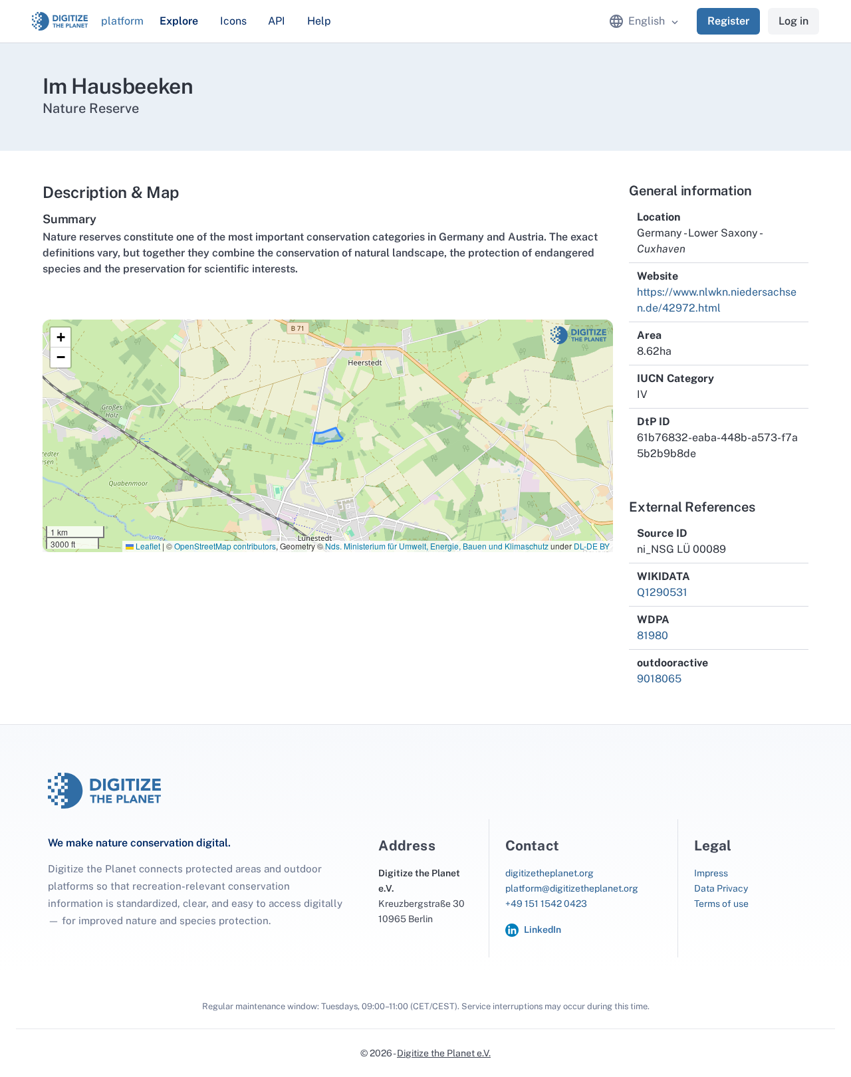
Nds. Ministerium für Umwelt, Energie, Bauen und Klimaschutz (436, 545)
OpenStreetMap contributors (225, 545)
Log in (793, 21)
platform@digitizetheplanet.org (571, 888)
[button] (60, 337)
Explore (179, 21)
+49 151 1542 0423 (546, 903)
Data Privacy (721, 888)
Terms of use (721, 903)
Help (319, 21)
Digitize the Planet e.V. (444, 1053)
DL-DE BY (592, 545)
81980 (652, 635)
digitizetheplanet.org (549, 873)
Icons (233, 21)
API (276, 21)
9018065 (659, 678)
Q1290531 (662, 592)
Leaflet (147, 545)
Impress (711, 873)
